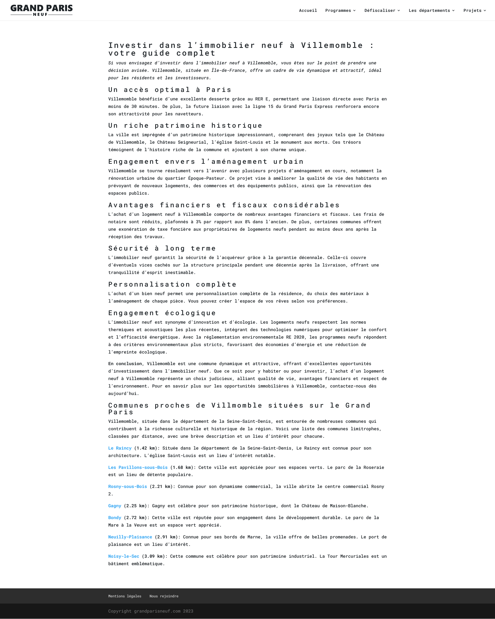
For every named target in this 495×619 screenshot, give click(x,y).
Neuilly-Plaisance (130, 537)
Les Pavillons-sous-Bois (138, 467)
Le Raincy (119, 448)
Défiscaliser (380, 10)
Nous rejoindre (164, 596)
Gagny (114, 506)
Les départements (429, 10)
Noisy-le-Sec (123, 556)
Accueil (308, 10)
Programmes (338, 10)
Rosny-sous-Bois (127, 486)
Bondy (114, 517)
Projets (473, 10)
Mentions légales (124, 596)
